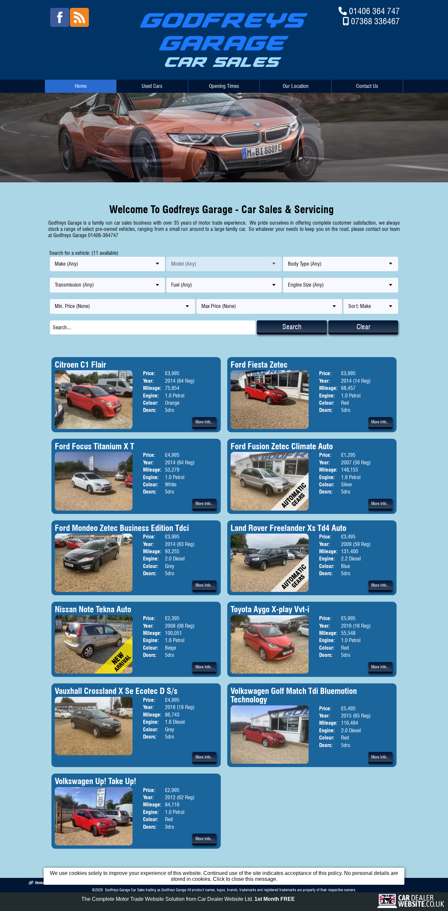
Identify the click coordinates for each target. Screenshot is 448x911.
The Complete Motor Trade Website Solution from (188, 899)
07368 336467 (375, 21)
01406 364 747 (374, 11)
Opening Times (224, 86)
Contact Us (367, 86)
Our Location (296, 86)
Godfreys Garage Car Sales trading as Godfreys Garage (145, 889)
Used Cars (152, 86)
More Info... (204, 421)
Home (81, 86)
